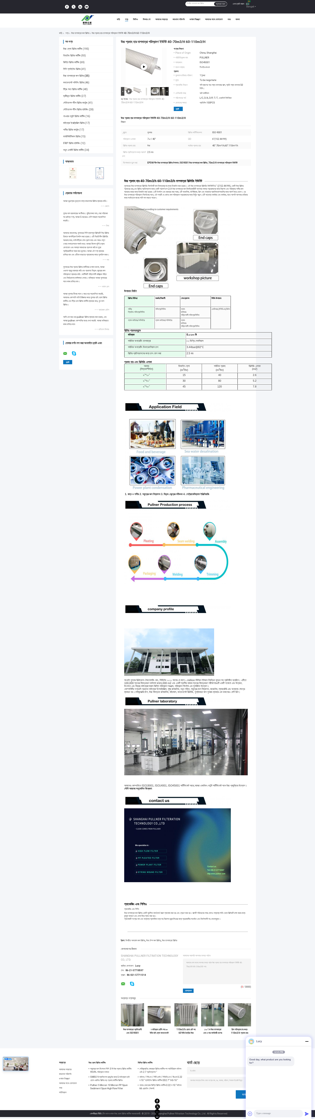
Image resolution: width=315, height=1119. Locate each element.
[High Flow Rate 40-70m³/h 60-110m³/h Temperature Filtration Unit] (144, 67)
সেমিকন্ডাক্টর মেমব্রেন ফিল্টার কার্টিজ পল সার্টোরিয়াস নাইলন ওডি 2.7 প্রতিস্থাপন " (160, 1070)
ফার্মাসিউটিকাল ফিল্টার (71, 136)
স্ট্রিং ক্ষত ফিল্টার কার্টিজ (72, 89)
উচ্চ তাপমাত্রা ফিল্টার (169, 940)
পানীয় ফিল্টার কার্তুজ (71, 129)
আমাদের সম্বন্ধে (161, 19)
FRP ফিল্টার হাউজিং (71, 143)
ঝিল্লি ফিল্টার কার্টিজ (71, 62)
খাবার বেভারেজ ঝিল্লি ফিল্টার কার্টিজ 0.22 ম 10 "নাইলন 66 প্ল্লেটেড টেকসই (160, 1087)
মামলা (238, 19)
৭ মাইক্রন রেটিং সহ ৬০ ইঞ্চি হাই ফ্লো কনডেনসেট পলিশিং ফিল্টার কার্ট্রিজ (159, 1031)
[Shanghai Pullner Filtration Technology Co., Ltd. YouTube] (87, 7)
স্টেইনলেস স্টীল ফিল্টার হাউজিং (75, 109)
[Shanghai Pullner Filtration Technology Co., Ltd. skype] (76, 353)
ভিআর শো (146, 19)
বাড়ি (118, 19)
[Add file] (250, 1113)
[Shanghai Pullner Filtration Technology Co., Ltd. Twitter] (73, 7)
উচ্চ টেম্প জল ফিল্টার (153, 940)
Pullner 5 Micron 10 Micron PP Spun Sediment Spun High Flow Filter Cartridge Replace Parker (109, 1087)
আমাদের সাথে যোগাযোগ (214, 19)
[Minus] (307, 1041)
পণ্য (126, 19)
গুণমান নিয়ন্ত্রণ (195, 19)
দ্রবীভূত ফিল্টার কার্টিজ (72, 96)
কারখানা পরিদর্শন (179, 19)
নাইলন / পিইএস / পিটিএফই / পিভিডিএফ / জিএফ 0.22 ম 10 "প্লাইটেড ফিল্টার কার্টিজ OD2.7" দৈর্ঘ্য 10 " (160, 1079)
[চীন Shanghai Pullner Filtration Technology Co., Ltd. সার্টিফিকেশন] (72, 173)
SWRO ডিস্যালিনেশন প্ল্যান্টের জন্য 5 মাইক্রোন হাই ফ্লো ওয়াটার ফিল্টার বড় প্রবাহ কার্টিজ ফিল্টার (110, 1079)
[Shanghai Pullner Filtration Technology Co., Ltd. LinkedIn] (80, 7)
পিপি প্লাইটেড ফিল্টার (71, 69)
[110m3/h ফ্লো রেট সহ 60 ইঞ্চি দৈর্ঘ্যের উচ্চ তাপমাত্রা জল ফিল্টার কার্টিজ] (186, 1014)
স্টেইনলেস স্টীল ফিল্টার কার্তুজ (75, 102)
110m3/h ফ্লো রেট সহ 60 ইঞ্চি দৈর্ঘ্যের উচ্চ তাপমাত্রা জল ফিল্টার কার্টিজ (186, 1031)
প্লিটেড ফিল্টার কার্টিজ (72, 55)
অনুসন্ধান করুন (220, 4)
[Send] (306, 1113)
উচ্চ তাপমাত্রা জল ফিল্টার (80, 33)
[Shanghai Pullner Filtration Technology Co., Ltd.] (88, 20)
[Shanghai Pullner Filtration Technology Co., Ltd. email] (67, 353)
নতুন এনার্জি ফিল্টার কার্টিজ (73, 149)
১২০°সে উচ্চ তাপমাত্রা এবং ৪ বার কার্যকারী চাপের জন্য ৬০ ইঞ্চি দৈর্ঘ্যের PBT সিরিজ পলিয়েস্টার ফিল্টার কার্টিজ (212, 1031)
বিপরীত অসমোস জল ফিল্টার (135, 940)
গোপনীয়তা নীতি (95, 1113)
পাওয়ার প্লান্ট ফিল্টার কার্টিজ (74, 116)
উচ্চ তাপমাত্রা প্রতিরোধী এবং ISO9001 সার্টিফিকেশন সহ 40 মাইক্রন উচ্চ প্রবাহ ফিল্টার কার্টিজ (132, 1031)
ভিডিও (135, 19)
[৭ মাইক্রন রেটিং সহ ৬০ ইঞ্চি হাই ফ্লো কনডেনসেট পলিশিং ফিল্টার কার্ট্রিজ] (159, 1014)
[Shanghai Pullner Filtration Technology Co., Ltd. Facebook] (67, 7)
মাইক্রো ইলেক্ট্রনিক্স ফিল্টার (73, 122)
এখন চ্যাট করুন (238, 3)
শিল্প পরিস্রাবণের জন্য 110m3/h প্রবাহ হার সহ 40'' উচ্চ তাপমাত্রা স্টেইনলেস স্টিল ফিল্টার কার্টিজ (239, 1031)
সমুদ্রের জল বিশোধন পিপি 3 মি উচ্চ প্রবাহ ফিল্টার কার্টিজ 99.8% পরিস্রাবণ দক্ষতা (111, 1070)
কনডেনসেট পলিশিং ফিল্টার (73, 82)
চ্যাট (177, 109)
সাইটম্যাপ (63, 1092)
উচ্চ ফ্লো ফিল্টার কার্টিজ (72, 48)
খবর (229, 19)
